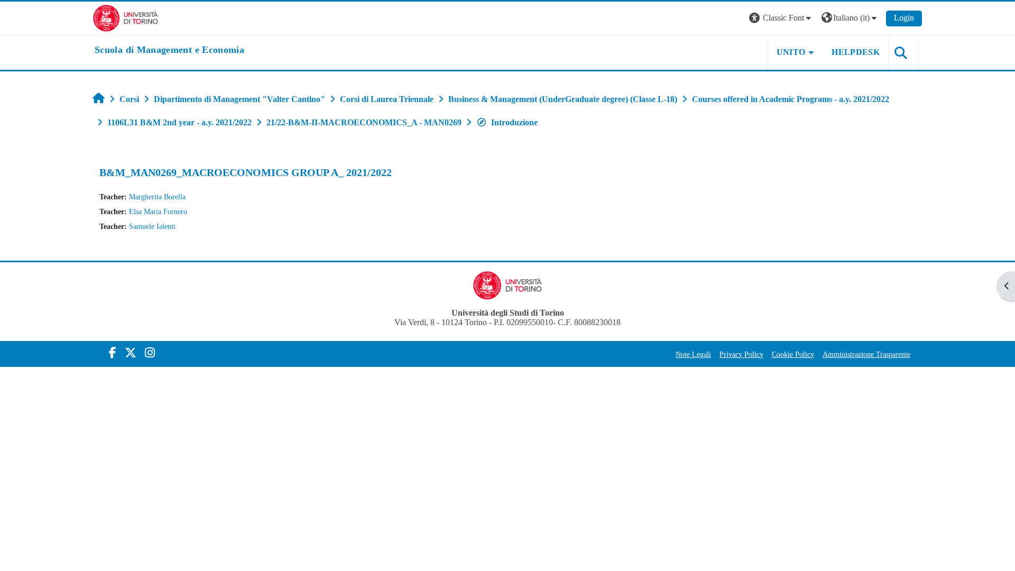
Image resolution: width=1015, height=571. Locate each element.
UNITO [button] (791, 52)
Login (904, 17)
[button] (781, 18)
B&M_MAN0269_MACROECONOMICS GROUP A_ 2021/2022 (245, 172)
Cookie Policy (793, 354)
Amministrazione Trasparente (866, 354)
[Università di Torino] (126, 17)
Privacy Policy (741, 354)
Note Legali (693, 354)
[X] (131, 353)
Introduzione (514, 122)
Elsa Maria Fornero (158, 211)
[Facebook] (113, 353)
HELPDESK (856, 52)
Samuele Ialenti (152, 226)
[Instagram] (150, 353)
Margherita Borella (157, 196)
